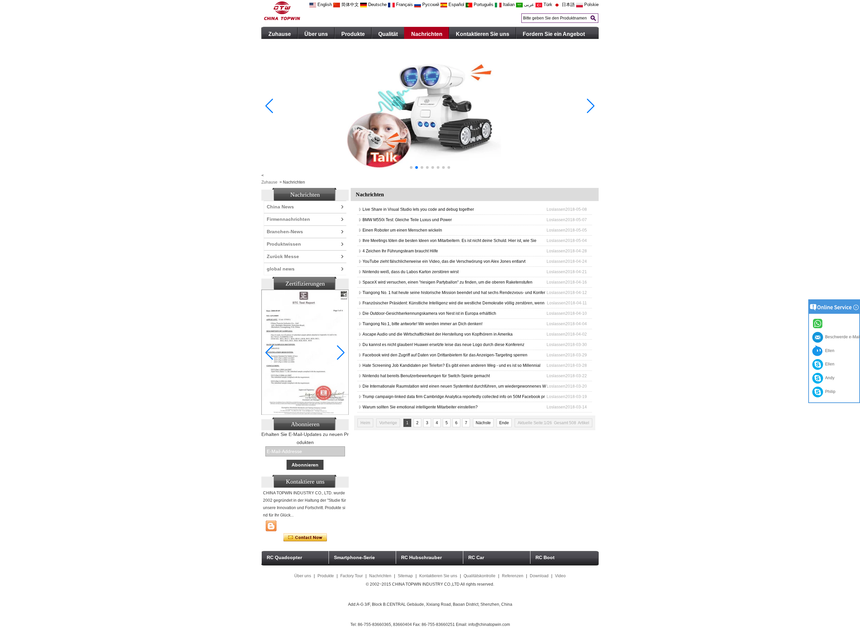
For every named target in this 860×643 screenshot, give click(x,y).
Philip (829, 391)
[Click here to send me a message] (818, 323)
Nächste (483, 423)
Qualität (388, 34)
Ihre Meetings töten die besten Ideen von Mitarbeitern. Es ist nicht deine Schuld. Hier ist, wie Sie (449, 240)
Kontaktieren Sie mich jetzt (305, 537)
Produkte (353, 34)
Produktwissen (284, 244)
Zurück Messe (283, 256)
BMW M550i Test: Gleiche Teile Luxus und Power (407, 219)
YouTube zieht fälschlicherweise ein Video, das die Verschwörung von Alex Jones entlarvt (443, 261)
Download (539, 576)
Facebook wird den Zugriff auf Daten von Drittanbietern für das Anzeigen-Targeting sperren (444, 355)
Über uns (316, 34)
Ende (504, 423)
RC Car (476, 557)
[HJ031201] (430, 171)
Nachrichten (426, 34)
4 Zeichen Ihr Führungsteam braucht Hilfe (400, 251)
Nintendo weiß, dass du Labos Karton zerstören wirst (410, 271)
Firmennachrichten (288, 219)
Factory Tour (351, 576)
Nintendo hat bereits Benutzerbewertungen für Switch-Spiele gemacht (426, 376)
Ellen (828, 350)
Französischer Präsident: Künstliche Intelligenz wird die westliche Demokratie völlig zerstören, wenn (453, 303)
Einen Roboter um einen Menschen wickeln (402, 230)
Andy (828, 378)
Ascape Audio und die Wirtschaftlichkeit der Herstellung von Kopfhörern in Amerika (437, 334)
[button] (411, 167)
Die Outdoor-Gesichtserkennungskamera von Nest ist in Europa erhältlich (429, 313)
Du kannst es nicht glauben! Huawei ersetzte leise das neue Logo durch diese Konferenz (443, 344)
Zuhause (279, 34)
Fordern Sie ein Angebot (554, 34)
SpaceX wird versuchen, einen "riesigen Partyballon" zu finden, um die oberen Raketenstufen (447, 282)
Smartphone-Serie (354, 557)
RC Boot (545, 557)
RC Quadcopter (284, 557)
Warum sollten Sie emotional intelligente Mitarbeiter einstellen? (420, 407)
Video (560, 576)
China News (280, 206)
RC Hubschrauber (421, 557)
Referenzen (512, 576)
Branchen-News (285, 231)
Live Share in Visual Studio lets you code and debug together (418, 209)
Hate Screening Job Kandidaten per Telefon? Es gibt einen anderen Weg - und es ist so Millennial (451, 365)
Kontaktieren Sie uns (482, 34)
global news (281, 268)
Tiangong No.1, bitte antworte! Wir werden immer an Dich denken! (422, 324)
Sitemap (405, 576)
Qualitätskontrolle (480, 576)
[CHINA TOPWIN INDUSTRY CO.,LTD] (282, 18)
